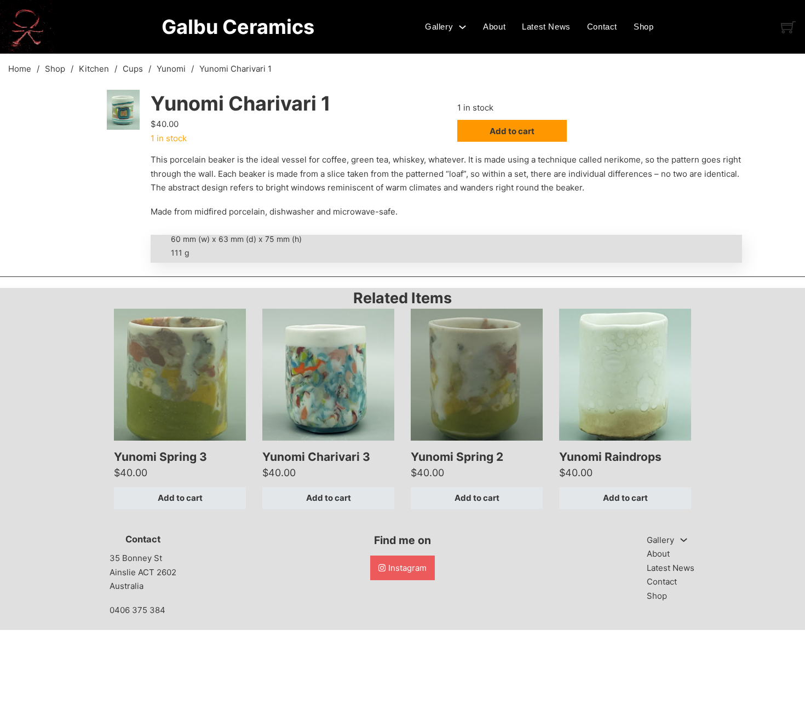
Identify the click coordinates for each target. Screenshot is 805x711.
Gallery (439, 26)
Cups (133, 68)
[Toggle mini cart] (788, 27)
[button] (124, 104)
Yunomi (171, 68)
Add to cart (180, 498)
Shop (643, 26)
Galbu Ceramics (238, 27)
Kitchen (94, 68)
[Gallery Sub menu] (462, 27)
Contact (602, 26)
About (494, 26)
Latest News (546, 26)
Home (19, 68)
